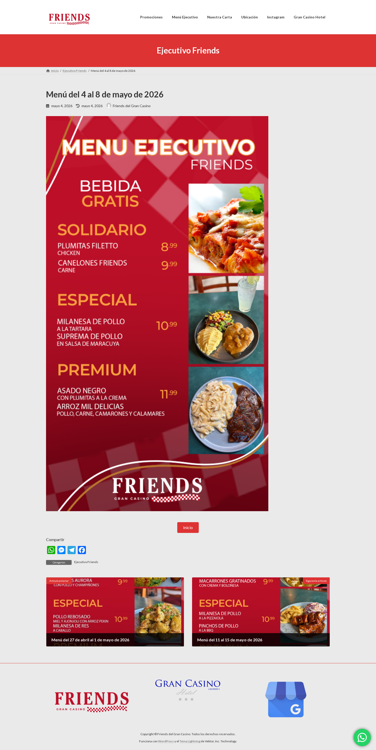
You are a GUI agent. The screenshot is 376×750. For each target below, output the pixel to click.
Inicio (188, 527)
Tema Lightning (190, 741)
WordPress (166, 741)
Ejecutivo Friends (86, 562)
